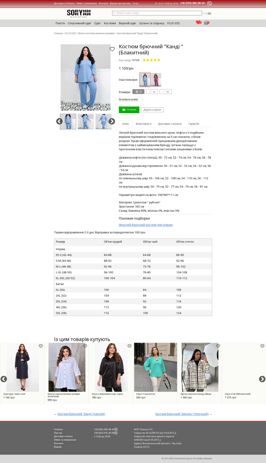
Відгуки (58, 447)
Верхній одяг (127, 23)
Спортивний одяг (79, 23)
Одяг (97, 23)
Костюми (110, 23)
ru (209, 13)
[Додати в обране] (112, 49)
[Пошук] (114, 13)
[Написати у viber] (116, 429)
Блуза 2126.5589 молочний (237, 394)
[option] (85, 77)
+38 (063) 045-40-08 (104, 432)
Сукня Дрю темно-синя (14, 394)
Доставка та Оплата (64, 3)
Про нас (58, 433)
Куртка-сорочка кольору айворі (195, 394)
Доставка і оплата (169, 123)
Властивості (143, 123)
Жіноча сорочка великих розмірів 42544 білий (63, 395)
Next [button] (112, 121)
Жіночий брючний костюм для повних (146, 225)
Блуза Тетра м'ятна (145, 394)
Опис (125, 123)
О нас (136, 3)
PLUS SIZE (173, 23)
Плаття (60, 23)
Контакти (103, 3)
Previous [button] (59, 121)
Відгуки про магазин (120, 3)
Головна (58, 429)
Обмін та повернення (65, 440)
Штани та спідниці (151, 23)
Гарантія (193, 123)
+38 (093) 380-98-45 (192, 3)
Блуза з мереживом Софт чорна (106, 394)
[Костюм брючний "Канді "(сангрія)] (156, 79)
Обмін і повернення (86, 3)
